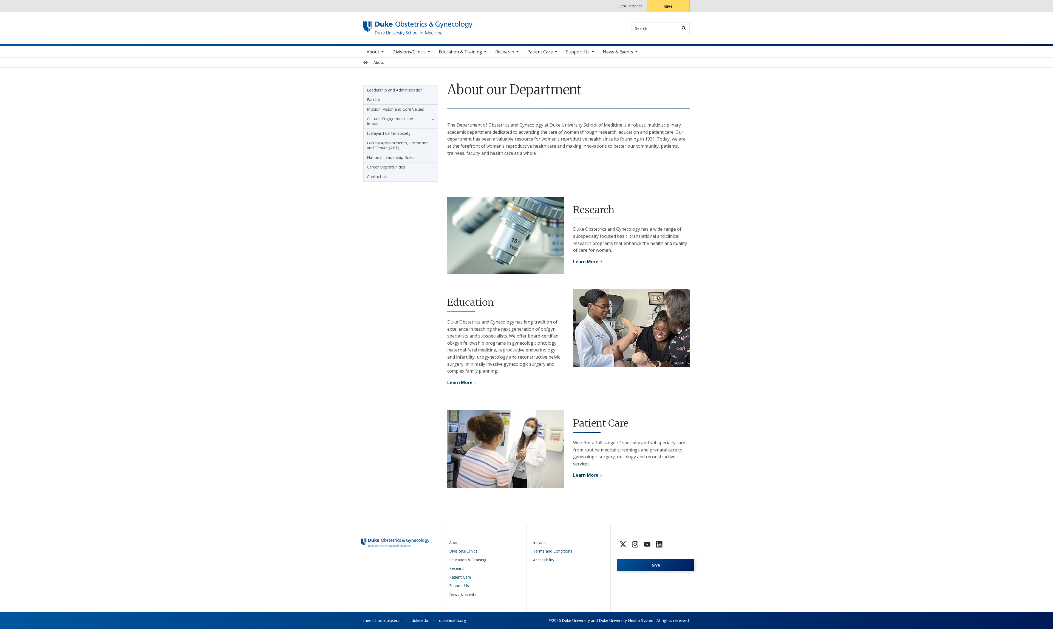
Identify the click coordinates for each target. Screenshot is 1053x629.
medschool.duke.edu (382, 620)
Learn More (585, 262)
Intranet (540, 542)
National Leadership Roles (390, 157)
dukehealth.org (452, 620)
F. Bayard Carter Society (389, 133)
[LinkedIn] (659, 544)
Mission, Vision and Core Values (395, 109)
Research (504, 52)
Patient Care (540, 52)
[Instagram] (635, 544)
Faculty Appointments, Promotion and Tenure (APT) (398, 145)
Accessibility (543, 559)
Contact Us (377, 176)
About (373, 52)
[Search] (684, 28)
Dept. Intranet (630, 5)
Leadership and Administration (395, 90)
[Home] (417, 26)
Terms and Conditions (552, 551)
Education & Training (460, 52)
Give (668, 6)
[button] (432, 119)
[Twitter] (623, 544)
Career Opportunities (386, 167)
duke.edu (420, 620)
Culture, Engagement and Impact (390, 121)
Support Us (578, 52)
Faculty (373, 99)
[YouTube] (647, 544)
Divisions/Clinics (409, 52)
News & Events (618, 52)
